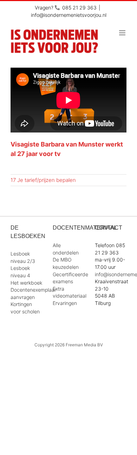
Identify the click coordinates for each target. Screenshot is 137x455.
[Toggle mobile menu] (122, 32)
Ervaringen (65, 303)
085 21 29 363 (79, 8)
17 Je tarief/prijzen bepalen (43, 180)
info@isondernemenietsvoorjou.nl (68, 15)
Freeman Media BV (84, 344)
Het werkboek (26, 283)
